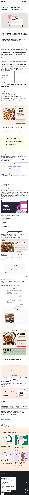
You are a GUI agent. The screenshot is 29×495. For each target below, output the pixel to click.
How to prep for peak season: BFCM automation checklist (15, 231)
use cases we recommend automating (15, 215)
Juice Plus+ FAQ (5, 181)
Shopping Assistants (10, 192)
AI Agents (2, 192)
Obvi (9, 57)
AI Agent (24, 385)
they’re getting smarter (5, 197)
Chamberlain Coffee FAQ (6, 184)
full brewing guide (13, 285)
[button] (27, 1)
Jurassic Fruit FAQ (5, 185)
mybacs (15, 154)
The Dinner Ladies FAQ (6, 188)
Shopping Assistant (3, 386)
